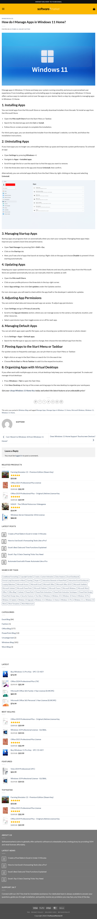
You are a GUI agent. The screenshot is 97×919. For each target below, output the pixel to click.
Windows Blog (7, 18)
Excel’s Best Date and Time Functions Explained (27, 547)
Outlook (21, 592)
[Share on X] (44, 402)
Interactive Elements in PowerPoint (54, 580)
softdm (27, 29)
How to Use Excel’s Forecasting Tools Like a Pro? (27, 540)
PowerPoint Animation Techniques (65, 592)
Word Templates (14, 604)
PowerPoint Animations (44, 592)
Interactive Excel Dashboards (79, 580)
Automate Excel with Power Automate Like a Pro (27, 561)
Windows (47, 596)
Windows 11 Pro (66, 600)
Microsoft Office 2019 (63, 584)
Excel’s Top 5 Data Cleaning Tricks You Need (25, 554)
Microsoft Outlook (8, 588)
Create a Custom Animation (43, 577)
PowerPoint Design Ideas (11, 596)
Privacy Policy (37, 912)
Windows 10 (56, 596)
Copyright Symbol (26, 577)
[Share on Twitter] (49, 402)
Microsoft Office (48, 584)
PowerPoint (30, 592)
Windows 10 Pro (83, 596)
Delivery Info (50, 912)
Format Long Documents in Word (13, 580)
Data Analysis (60, 577)
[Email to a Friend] (53, 402)
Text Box (39, 596)
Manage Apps (41, 410)
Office (4, 592)
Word (4, 604)
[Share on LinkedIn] (61, 402)
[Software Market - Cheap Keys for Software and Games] (48, 9)
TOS (28, 912)
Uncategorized (8, 637)
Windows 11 (89, 410)
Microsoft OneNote (80, 584)
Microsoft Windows (78, 410)
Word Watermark (28, 604)
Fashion (5, 624)
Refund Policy (64, 912)
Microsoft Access (23, 584)
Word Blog (6, 647)
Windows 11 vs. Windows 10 (84, 600)
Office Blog (12, 592)
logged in (18, 455)
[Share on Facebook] (40, 402)
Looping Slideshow (8, 584)
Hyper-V (37, 580)
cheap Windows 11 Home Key (22, 390)
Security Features (28, 596)
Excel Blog (6, 619)
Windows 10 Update (9, 600)
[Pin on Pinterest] (57, 402)
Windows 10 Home (69, 596)
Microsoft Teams (54, 588)
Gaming (29, 580)
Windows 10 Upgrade (25, 600)
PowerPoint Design (85, 592)
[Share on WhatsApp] (36, 402)
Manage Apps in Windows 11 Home (58, 410)
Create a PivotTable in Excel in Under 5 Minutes (27, 534)
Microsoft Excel (36, 584)
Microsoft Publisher (40, 588)
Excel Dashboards (73, 577)
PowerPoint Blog (9, 633)
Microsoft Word (83, 588)
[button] (3, 9)
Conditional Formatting (10, 577)
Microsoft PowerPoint (24, 588)
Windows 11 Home (8, 413)
